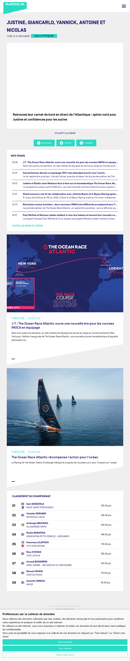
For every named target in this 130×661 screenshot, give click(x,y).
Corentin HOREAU (35, 580)
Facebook (46, 143)
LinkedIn (88, 143)
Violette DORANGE (36, 513)
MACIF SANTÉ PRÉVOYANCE (40, 507)
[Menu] (124, 6)
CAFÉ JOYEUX (33, 555)
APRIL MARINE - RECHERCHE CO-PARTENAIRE (49, 565)
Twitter (67, 143)
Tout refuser (65, 648)
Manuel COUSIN (34, 571)
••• (13, 359)
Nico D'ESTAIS (33, 552)
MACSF (29, 584)
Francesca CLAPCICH (37, 542)
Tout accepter (65, 642)
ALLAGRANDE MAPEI (36, 526)
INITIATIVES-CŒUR (35, 517)
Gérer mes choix (65, 654)
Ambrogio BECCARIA (37, 523)
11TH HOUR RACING (35, 546)
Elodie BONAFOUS (35, 532)
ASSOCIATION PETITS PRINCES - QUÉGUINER (47, 536)
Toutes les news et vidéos (27, 225)
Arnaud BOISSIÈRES (36, 561)
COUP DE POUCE (34, 575)
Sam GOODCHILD (35, 504)
